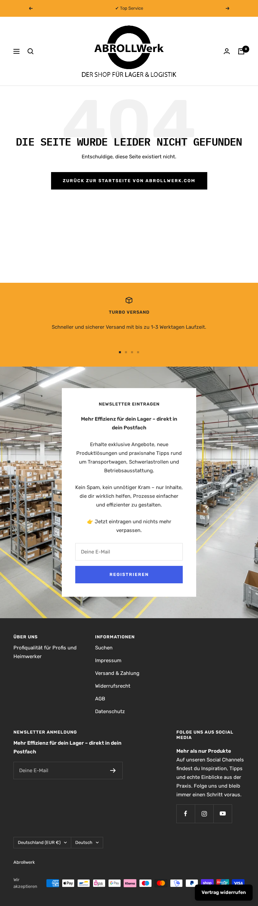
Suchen (104, 648)
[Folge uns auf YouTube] (222, 813)
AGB (100, 699)
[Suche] (31, 51)
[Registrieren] (113, 770)
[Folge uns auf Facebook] (185, 813)
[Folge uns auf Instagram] (204, 813)
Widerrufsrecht (112, 686)
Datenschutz (110, 711)
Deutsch (83, 842)
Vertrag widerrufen (224, 892)
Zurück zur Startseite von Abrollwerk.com (129, 180)
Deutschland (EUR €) (39, 842)
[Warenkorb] (241, 51)
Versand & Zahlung (117, 673)
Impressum (108, 660)
